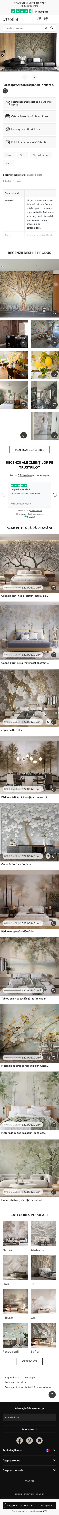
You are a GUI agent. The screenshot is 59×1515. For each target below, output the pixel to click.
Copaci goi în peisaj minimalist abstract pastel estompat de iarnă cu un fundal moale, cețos (25, 662)
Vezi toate (29, 1361)
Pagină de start (12, 1377)
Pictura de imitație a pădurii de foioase (23, 1132)
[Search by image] (45, 28)
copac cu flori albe (11, 729)
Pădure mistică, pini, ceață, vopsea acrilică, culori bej (25, 797)
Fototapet (30, 1377)
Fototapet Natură (14, 1382)
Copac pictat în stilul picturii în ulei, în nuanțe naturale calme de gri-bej (25, 595)
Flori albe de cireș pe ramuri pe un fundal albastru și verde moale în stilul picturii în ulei (25, 1065)
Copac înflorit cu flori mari (16, 864)
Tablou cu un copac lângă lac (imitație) (23, 998)
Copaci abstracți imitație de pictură (21, 1199)
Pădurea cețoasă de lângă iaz (17, 931)
